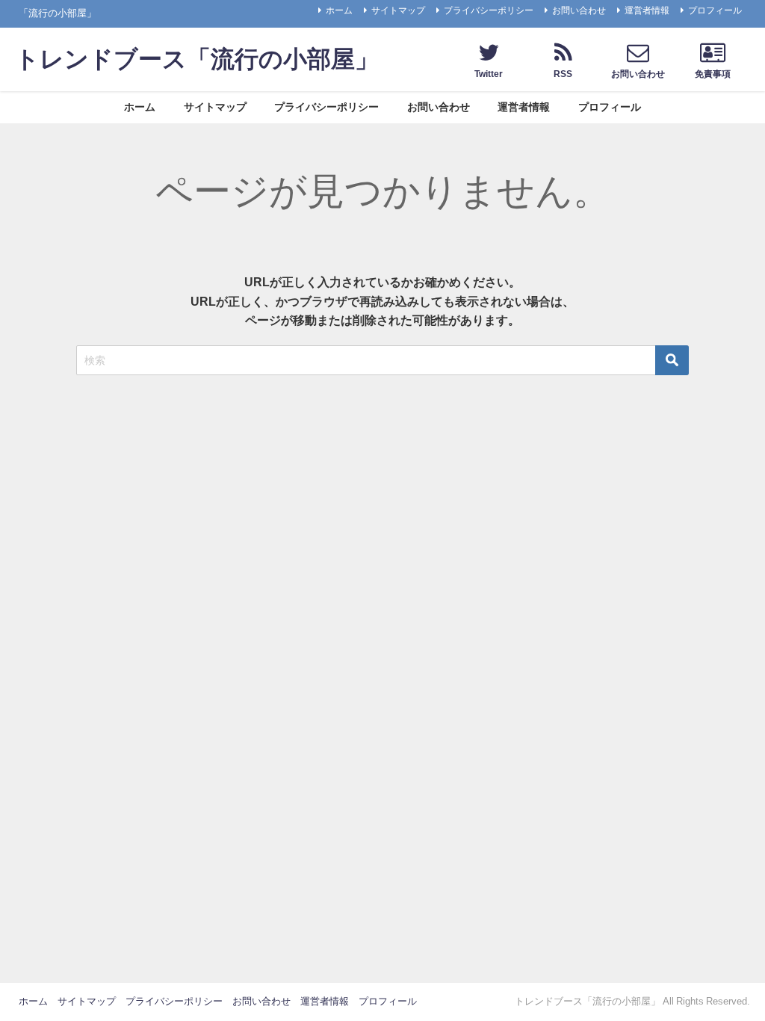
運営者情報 (647, 10)
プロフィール (715, 10)
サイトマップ (398, 10)
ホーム (339, 10)
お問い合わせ (579, 10)
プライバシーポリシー (488, 10)
